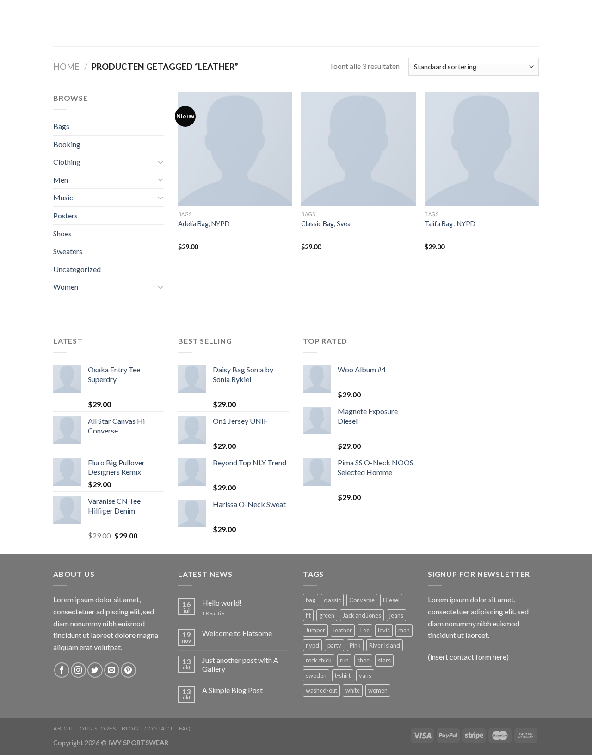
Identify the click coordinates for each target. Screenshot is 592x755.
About (63, 728)
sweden (316, 675)
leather (342, 630)
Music (63, 197)
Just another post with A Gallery (240, 664)
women (378, 690)
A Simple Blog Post (232, 690)
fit (308, 615)
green (326, 615)
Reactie (213, 613)
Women (65, 286)
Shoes (62, 233)
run (344, 660)
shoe (363, 660)
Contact (158, 728)
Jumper (315, 630)
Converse (362, 600)
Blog (130, 728)
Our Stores (98, 728)
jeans (396, 615)
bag (310, 600)
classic (332, 600)
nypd (312, 645)
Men (60, 179)
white (352, 690)
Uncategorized (77, 269)
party (334, 645)
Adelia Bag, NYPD (204, 224)
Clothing (66, 161)
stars (384, 660)
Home (66, 67)
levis (384, 630)
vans (365, 675)
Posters (65, 215)
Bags (61, 126)
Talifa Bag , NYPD (450, 224)
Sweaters (67, 251)
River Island (384, 645)
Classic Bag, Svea (326, 224)
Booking (66, 144)
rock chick (319, 660)
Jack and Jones (362, 615)
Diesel (391, 600)
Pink (355, 645)
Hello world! (222, 602)
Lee (365, 630)
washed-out (321, 690)
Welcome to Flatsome (237, 633)
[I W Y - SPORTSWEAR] (296, 23)
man (404, 630)
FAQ (185, 728)
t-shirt (343, 675)
